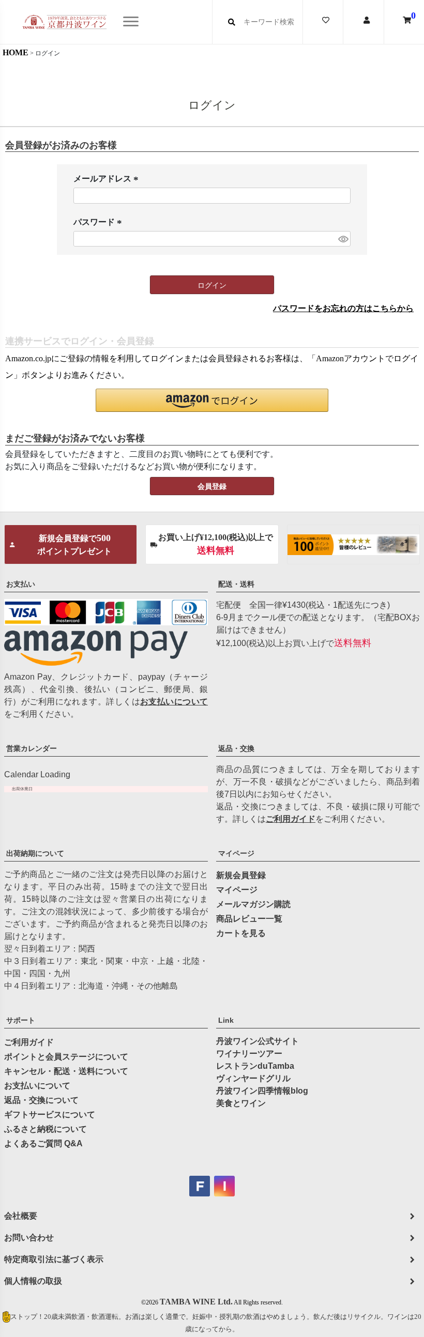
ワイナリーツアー (249, 1053)
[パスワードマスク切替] (343, 239)
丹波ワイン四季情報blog (262, 1090)
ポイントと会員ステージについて (66, 1056)
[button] (212, 400)
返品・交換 (236, 748)
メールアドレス (107, 179)
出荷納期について (35, 853)
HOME (15, 52)
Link (226, 1020)
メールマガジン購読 (253, 904)
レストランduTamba (255, 1066)
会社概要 (20, 1215)
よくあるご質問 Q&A (43, 1143)
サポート (20, 1020)
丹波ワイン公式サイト (257, 1041)
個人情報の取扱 (33, 1281)
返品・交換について (41, 1100)
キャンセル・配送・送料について (66, 1071)
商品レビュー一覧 (249, 918)
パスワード (99, 223)
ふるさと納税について (45, 1129)
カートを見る (241, 933)
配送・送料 (236, 584)
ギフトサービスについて (49, 1114)
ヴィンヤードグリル (253, 1078)
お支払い (20, 584)
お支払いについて (174, 701)
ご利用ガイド (290, 819)
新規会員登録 (241, 875)
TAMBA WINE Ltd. (196, 1301)
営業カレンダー (31, 748)
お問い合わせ (29, 1237)
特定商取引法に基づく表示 (53, 1259)
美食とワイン (241, 1103)
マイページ (236, 853)
